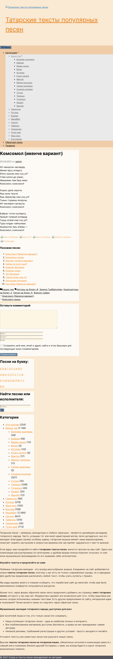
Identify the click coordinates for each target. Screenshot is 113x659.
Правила (10, 145)
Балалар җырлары (25, 59)
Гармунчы (16, 109)
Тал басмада (12, 274)
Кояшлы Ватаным (15, 267)
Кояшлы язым (13, 270)
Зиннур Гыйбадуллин (50, 289)
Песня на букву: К (23, 292)
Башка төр (16, 56)
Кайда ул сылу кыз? (16, 264)
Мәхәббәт (15, 119)
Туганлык (21, 99)
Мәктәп (20, 79)
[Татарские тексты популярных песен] (27, 7)
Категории (11, 52)
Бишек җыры (23, 66)
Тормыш (21, 96)
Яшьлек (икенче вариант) (19, 260)
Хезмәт (20, 102)
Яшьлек (20, 106)
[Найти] (2, 409)
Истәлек (21, 72)
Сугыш (20, 92)
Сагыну (14, 122)
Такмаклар (16, 129)
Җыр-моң (15, 136)
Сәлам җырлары (25, 86)
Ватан (19, 69)
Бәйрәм (20, 63)
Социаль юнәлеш (25, 89)
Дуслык (14, 112)
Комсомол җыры (15, 257)
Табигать (15, 126)
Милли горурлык (24, 82)
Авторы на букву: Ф (27, 289)
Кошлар (14, 116)
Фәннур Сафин (42, 292)
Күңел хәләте (23, 76)
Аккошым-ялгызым (16, 280)
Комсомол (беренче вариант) (21, 254)
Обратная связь (14, 142)
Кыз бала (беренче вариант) (21, 283)
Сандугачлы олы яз (16, 277)
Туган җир (16, 132)
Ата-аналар (16, 139)
